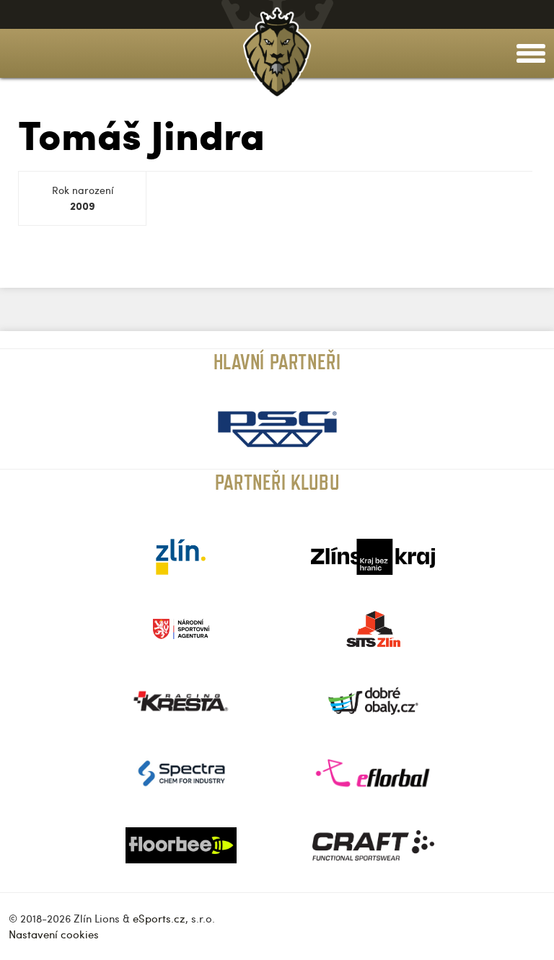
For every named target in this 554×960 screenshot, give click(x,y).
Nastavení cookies (54, 934)
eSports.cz (159, 918)
